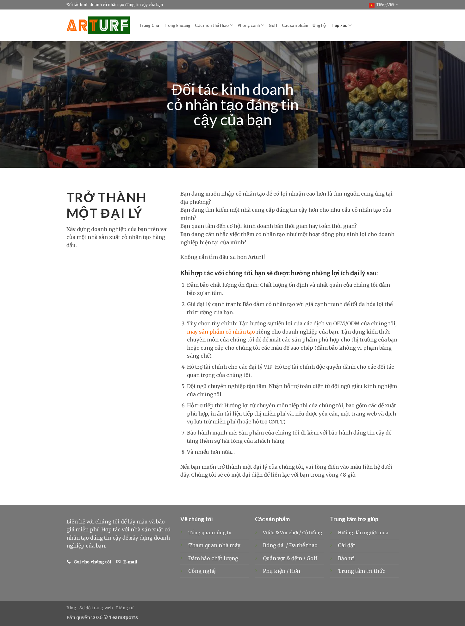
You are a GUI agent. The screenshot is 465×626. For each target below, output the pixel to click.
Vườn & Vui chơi (280, 532)
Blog (71, 607)
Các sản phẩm (295, 25)
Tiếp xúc (339, 25)
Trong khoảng (177, 25)
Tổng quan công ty (209, 532)
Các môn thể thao (212, 25)
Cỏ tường (312, 532)
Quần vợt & (277, 558)
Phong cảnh (249, 25)
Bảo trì (346, 558)
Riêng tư (125, 607)
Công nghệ (201, 571)
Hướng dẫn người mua (363, 532)
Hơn (295, 571)
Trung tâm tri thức (361, 571)
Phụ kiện (275, 571)
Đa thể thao (304, 545)
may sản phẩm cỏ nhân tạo (221, 332)
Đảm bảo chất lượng (213, 558)
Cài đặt (346, 545)
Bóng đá (274, 545)
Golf (273, 25)
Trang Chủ (149, 25)
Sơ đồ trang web (96, 607)
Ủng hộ (319, 25)
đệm (297, 558)
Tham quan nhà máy (214, 545)
